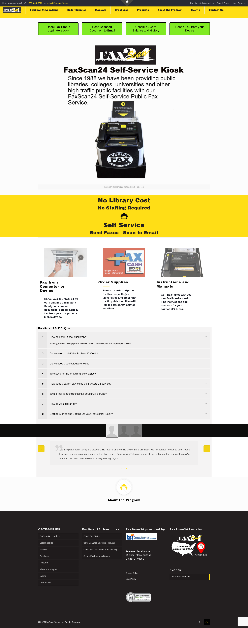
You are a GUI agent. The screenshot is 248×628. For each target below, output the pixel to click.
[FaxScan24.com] (12, 10)
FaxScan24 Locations (50, 536)
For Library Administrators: (202, 3)
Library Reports (239, 3)
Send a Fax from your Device (97, 556)
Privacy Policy (132, 573)
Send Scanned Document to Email (99, 543)
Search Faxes (223, 3)
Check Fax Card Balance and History (100, 549)
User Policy (131, 579)
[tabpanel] (124, 456)
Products (44, 563)
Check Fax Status (92, 536)
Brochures (44, 556)
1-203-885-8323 (34, 3)
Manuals (44, 549)
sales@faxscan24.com (57, 3)
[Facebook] (199, 622)
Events (43, 576)
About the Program (48, 569)
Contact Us (45, 583)
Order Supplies (46, 543)
